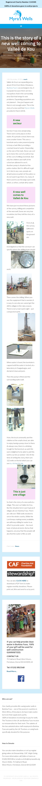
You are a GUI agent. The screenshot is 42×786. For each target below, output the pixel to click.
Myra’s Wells (29, 108)
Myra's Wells (21, 15)
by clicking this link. (17, 463)
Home (3, 55)
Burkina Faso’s (12, 88)
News (9, 55)
